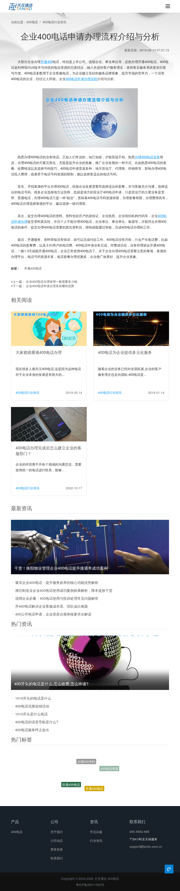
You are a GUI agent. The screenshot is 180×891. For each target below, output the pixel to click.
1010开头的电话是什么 (33, 698)
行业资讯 (96, 840)
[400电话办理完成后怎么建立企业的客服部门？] (49, 424)
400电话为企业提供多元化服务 (125, 352)
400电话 (32, 22)
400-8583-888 (139, 831)
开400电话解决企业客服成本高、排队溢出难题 (51, 606)
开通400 (46, 61)
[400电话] (21, 6)
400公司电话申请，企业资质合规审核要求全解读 (53, 614)
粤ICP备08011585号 (90, 884)
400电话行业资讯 (54, 22)
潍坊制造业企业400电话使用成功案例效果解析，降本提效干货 (63, 590)
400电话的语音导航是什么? (36, 721)
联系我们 (56, 858)
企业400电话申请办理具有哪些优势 (50, 286)
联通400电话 (71, 778)
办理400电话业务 (147, 157)
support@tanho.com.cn (146, 846)
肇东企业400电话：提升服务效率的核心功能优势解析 (56, 582)
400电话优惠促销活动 (32, 706)
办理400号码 (86, 756)
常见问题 (96, 832)
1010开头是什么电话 (31, 713)
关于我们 (56, 832)
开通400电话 (33, 268)
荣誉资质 (56, 849)
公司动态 (56, 840)
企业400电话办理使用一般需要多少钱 (51, 281)
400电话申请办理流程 (81, 78)
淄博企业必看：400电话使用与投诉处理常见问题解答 (56, 598)
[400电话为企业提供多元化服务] (131, 328)
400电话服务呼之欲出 (32, 729)
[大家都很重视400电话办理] (49, 328)
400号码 (98, 796)
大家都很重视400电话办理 (39, 352)
